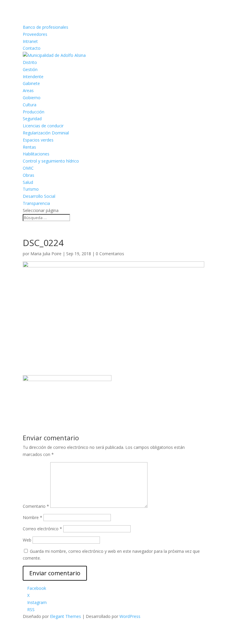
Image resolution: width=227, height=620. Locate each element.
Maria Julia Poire (45, 253)
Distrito (30, 62)
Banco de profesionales (45, 27)
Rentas (29, 147)
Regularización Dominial (46, 133)
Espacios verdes (38, 140)
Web (27, 540)
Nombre (32, 517)
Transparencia (36, 203)
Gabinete (31, 83)
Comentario (36, 506)
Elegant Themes (65, 616)
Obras (28, 175)
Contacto (31, 48)
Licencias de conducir (43, 126)
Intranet (30, 41)
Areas (28, 90)
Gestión (30, 69)
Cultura (29, 104)
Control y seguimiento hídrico (51, 161)
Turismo (31, 189)
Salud (28, 182)
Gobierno (31, 97)
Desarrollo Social (39, 196)
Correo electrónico (42, 528)
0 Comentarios (110, 253)
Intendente (33, 76)
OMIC (28, 168)
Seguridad (32, 118)
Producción (33, 112)
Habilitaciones (36, 154)
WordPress (129, 616)
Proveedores (35, 34)
